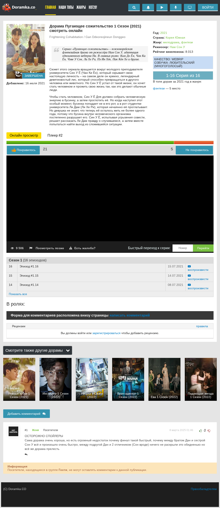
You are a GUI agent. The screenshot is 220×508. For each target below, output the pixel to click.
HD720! (93, 7)
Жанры (81, 7)
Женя (35, 430)
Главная (50, 7)
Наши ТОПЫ (66, 7)
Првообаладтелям (204, 489)
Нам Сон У (177, 47)
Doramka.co (19, 7)
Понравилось (26, 150)
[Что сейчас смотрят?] (190, 7)
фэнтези (187, 42)
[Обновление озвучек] (176, 7)
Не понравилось (197, 150)
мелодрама (171, 42)
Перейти (203, 248)
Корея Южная (175, 37)
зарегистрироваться (106, 333)
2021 (163, 33)
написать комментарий (130, 315)
